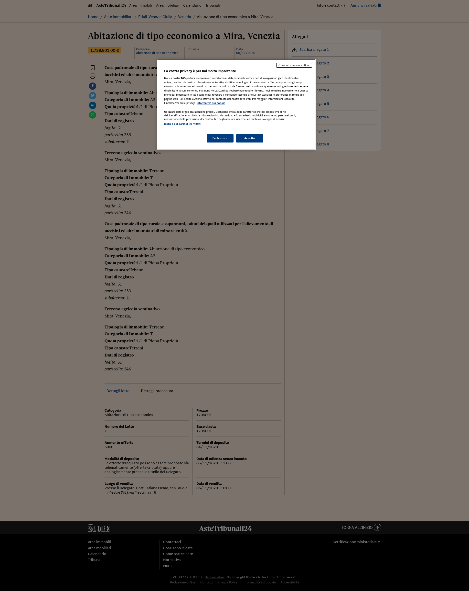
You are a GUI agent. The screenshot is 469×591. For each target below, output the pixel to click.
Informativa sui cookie (211, 103)
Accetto (249, 138)
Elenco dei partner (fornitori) (183, 123)
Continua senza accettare (294, 65)
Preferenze (220, 138)
